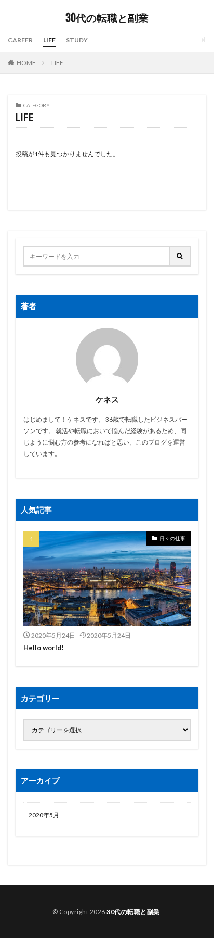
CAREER (20, 40)
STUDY (77, 40)
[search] (180, 256)
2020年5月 (44, 815)
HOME (26, 63)
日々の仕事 (172, 538)
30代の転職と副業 (107, 18)
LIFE (49, 40)
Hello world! (43, 647)
